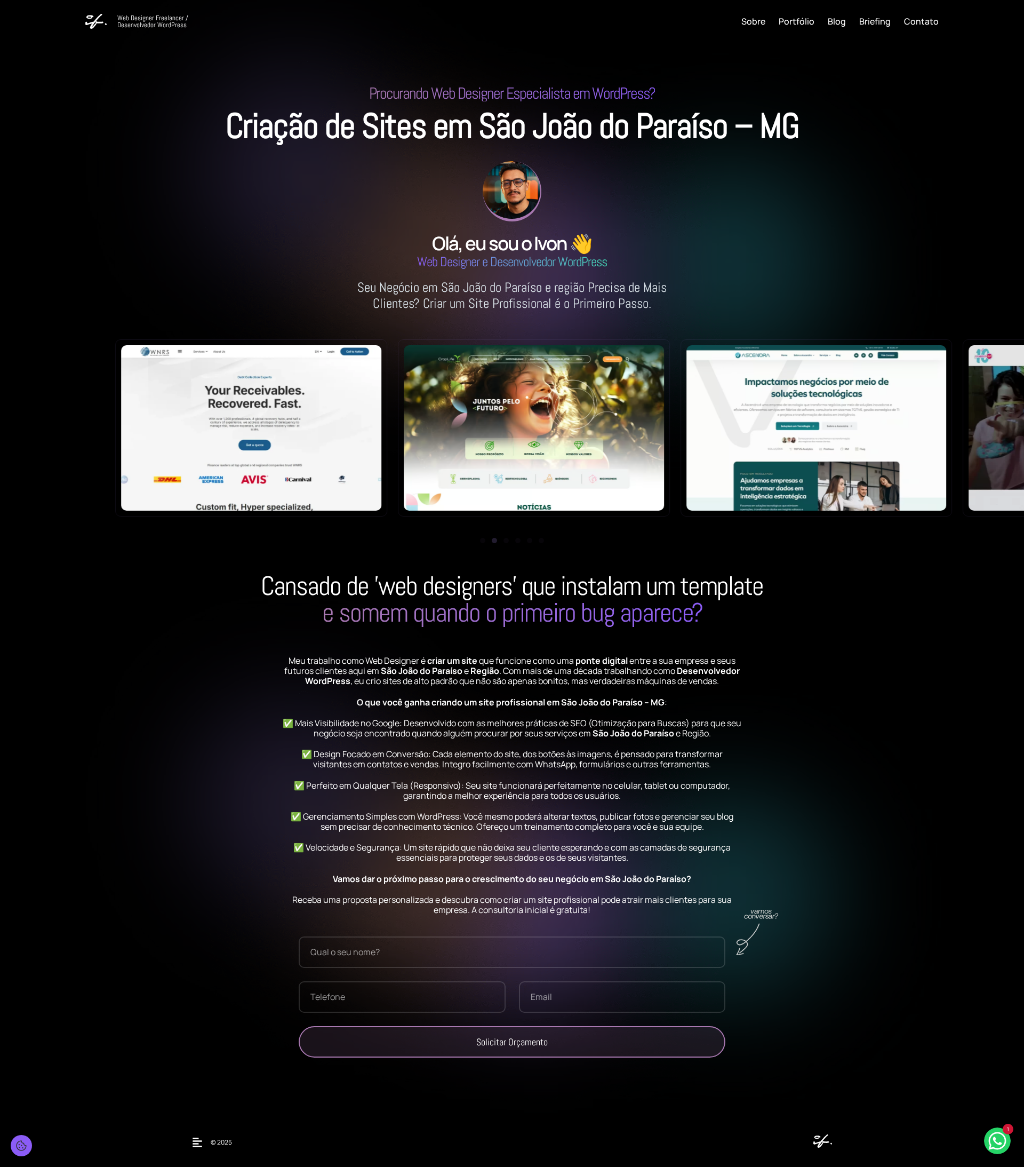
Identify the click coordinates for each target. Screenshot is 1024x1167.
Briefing (875, 21)
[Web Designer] (820, 1144)
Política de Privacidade (116, 1114)
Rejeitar (91, 1135)
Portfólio (796, 21)
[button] (482, 540)
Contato (921, 21)
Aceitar (42, 1135)
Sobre (753, 21)
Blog (837, 21)
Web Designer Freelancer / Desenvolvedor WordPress (152, 21)
